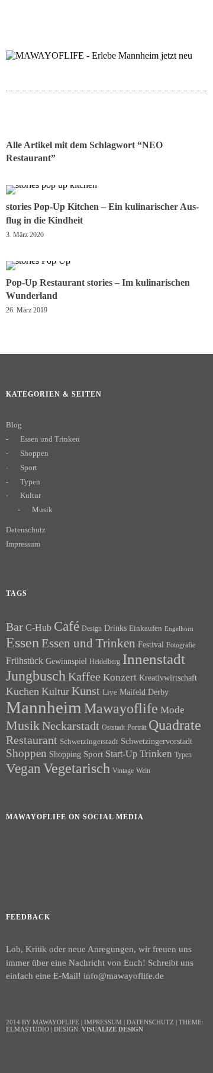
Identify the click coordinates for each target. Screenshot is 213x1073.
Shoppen (34, 453)
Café (66, 626)
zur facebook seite (145, 15)
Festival (151, 644)
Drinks (115, 628)
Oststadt (113, 727)
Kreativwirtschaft (168, 677)
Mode (172, 710)
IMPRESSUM (103, 1022)
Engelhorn (178, 628)
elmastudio (27, 1029)
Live (109, 692)
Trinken (156, 753)
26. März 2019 (26, 310)
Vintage (123, 770)
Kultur (30, 495)
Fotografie (180, 645)
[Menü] (21, 15)
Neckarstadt (70, 725)
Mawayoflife (121, 708)
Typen (30, 481)
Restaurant (31, 739)
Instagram (52, 857)
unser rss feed (191, 15)
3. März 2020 (25, 235)
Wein (143, 771)
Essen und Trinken (50, 439)
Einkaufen (145, 628)
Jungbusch (36, 676)
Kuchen (22, 691)
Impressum (23, 543)
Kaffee (84, 676)
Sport (28, 467)
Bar (14, 626)
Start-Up (121, 754)
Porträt (136, 727)
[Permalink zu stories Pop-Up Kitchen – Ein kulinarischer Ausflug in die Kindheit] (51, 185)
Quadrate (175, 725)
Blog (14, 424)
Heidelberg (104, 661)
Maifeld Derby (144, 692)
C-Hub (38, 627)
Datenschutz (26, 529)
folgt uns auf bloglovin (122, 15)
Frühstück (24, 661)
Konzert (120, 677)
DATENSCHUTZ (150, 1022)
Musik (42, 509)
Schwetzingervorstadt (156, 741)
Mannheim (44, 707)
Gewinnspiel (66, 661)
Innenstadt (153, 659)
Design (92, 628)
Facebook (21, 857)
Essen (22, 642)
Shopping (65, 754)
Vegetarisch (76, 768)
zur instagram (168, 15)
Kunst (86, 690)
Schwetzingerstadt (89, 741)
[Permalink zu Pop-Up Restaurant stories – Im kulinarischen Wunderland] (38, 261)
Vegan (23, 768)
